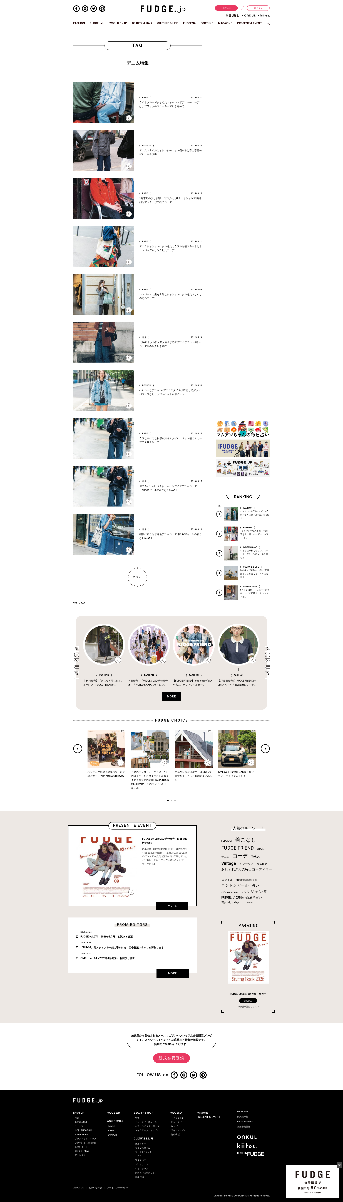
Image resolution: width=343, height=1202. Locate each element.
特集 (77, 1117)
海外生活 (175, 1134)
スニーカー (248, 902)
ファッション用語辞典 (85, 1142)
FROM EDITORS (245, 1121)
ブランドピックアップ (85, 1138)
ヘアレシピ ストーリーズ (147, 1126)
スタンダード (81, 1147)
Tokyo (255, 856)
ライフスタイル (142, 1147)
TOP (75, 603)
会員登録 (226, 8)
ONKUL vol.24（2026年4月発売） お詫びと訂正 (107, 958)
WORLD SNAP (118, 23)
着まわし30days (230, 902)
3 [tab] (175, 800)
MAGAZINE (225, 23)
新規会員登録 (171, 1058)
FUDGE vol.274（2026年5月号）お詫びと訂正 (106, 937)
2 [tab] (171, 800)
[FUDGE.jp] (163, 9)
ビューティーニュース (146, 1122)
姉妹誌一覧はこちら (247, 1006)
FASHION (79, 23)
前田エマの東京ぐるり (146, 1172)
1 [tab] (168, 800)
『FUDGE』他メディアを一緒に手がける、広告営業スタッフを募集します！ (123, 947)
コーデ (240, 856)
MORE (172, 906)
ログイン (258, 8)
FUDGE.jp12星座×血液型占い (241, 897)
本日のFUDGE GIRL (229, 892)
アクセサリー (81, 1155)
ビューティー (177, 1122)
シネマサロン (141, 1168)
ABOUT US (78, 1187)
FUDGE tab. (97, 23)
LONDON (112, 1134)
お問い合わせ (95, 1187)
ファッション (177, 1117)
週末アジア (140, 1160)
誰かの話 (139, 1176)
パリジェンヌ (254, 892)
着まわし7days (82, 1151)
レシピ (174, 1126)
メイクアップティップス (147, 1130)
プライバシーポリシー (117, 1187)
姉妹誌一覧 (242, 1116)
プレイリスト (141, 1164)
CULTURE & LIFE (167, 23)
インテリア (246, 864)
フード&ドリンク (143, 1152)
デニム (225, 857)
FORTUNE (207, 23)
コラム (138, 1156)
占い (255, 885)
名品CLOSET (81, 1122)
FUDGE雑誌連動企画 (246, 880)
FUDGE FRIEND (237, 848)
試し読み (248, 1000)
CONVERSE (262, 864)
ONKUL (260, 849)
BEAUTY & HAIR (142, 23)
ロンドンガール (235, 885)
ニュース (79, 1126)
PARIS (111, 1130)
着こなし (245, 840)
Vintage (228, 863)
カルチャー (140, 1143)
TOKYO (111, 1126)
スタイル (227, 880)
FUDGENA (189, 23)
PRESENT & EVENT (249, 23)
